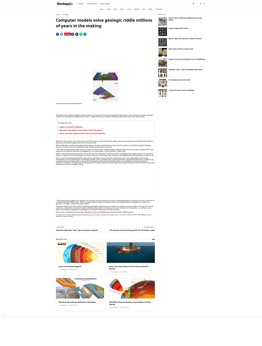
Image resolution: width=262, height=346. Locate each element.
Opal (143, 9)
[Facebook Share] (57, 34)
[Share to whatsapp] (80, 34)
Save (68, 34)
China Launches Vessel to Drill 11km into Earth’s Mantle (82, 133)
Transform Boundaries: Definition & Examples (77, 302)
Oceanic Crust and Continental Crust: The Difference (187, 59)
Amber (109, 9)
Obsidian (136, 9)
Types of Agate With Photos (178, 28)
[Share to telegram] (85, 34)
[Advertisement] (105, 53)
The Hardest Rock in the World (179, 80)
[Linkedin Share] (72, 34)
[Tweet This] (61, 34)
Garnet (122, 9)
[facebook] (193, 3)
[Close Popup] (2, 316)
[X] (196, 3)
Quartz (150, 9)
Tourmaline (159, 9)
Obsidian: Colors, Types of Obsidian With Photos (186, 70)
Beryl (115, 9)
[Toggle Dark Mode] (200, 3)
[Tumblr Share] (76, 34)
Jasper (129, 9)
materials (76, 215)
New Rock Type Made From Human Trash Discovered (80, 130)
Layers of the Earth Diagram (70, 127)
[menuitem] (80, 3)
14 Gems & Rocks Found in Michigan (181, 90)
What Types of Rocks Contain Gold (181, 49)
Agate (101, 9)
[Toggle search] (204, 4)
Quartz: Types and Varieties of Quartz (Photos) (185, 39)
